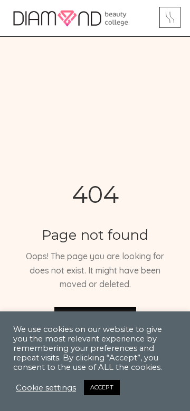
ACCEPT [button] (101, 391)
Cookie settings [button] (46, 392)
